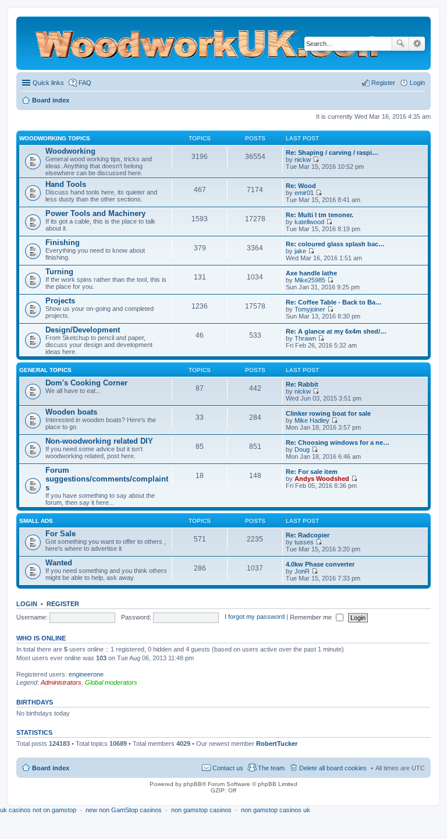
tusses (304, 542)
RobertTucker (276, 743)
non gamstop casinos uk (275, 809)
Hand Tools (65, 184)
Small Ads (36, 521)
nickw (303, 159)
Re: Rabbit (302, 384)
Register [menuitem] (383, 82)
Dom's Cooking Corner (86, 382)
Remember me (312, 617)
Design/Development (82, 329)
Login (26, 603)
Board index (50, 767)
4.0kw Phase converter (320, 564)
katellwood (309, 221)
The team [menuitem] (271, 767)
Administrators (61, 682)
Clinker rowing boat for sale (328, 413)
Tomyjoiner (310, 309)
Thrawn (305, 338)
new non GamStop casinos (124, 809)
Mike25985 (310, 280)
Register (63, 603)
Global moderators (111, 682)
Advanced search (417, 44)
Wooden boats (71, 412)
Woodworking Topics (54, 138)
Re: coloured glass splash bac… (335, 243)
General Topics (45, 370)
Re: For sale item (312, 471)
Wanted (58, 562)
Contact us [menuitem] (227, 767)
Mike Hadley (312, 420)
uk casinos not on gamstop (38, 809)
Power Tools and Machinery (95, 213)
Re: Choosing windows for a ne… (337, 442)
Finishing (62, 242)
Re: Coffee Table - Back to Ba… (334, 302)
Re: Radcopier (307, 535)
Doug (302, 449)
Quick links (48, 82)
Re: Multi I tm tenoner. (319, 214)
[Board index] (158, 43)
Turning (59, 271)
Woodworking (70, 151)
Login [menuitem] (417, 82)
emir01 (304, 192)
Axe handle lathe (311, 273)
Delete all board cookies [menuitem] (333, 767)
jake (300, 250)
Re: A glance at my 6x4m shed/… (336, 331)
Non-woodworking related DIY (99, 441)
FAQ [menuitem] (85, 82)
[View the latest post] (316, 159)
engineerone (86, 674)
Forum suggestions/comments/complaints (106, 479)
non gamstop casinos (201, 809)
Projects (60, 300)
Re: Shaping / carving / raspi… (332, 152)
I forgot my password (255, 617)
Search (400, 44)
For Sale (60, 533)
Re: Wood (301, 185)
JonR (302, 571)
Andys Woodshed (322, 478)
